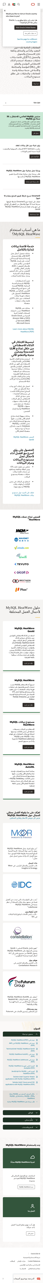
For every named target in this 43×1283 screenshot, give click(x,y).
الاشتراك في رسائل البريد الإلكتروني (30, 1265)
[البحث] (18, 4)
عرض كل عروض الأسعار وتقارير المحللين (25, 818)
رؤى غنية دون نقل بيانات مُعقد (28, 145)
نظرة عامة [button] (37, 103)
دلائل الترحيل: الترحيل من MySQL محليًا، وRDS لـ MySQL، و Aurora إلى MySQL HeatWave (22, 1096)
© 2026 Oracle (35, 1254)
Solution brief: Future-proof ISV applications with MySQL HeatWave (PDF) (20, 1083)
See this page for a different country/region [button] (27, 40)
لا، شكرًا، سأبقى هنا (30, 33)
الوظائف (12, 1261)
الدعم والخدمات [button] (27, 1127)
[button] (38, 4)
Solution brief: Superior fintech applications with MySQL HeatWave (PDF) (20, 1078)
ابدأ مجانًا (36, 84)
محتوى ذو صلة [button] (27, 1034)
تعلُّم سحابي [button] (29, 1120)
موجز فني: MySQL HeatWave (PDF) (23, 1040)
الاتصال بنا (23, 1269)
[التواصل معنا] (4, 4)
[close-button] (3, 1278)
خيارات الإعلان (21, 1261)
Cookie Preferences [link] (34, 1261)
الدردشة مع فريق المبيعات (23, 1279)
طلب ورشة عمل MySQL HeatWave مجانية (21, 1102)
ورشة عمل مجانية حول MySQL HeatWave (23, 170)
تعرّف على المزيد (29, 747)
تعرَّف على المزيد (29, 663)
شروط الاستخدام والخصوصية (31, 1257)
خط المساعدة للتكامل (34, 1269)
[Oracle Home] (33, 4)
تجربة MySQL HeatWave (26, 1187)
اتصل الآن (30, 1233)
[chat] (38, 1278)
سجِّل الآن (36, 132)
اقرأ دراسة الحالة (34, 214)
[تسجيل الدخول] (9, 4)
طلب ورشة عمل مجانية (32, 182)
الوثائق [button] (30, 1113)
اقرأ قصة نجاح (35, 156)
